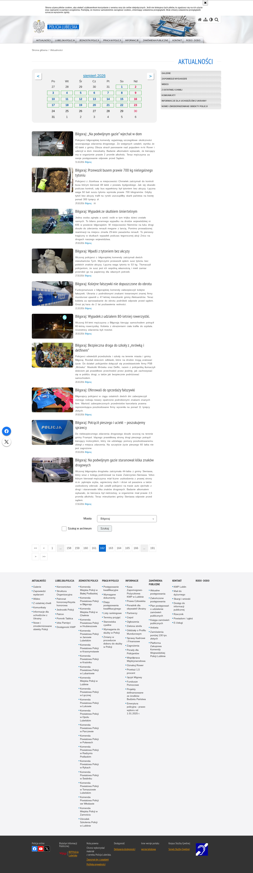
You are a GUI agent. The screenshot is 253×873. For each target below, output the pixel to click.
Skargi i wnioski (182, 598)
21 (108, 105)
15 (121, 99)
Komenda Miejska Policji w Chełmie (89, 612)
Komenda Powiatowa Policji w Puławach (89, 739)
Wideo (165, 84)
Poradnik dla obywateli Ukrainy (136, 607)
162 (102, 547)
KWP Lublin (180, 586)
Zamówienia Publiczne (155, 582)
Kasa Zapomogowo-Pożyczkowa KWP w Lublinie (135, 591)
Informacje (131, 580)
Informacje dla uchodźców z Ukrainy (184, 101)
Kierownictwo (64, 586)
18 (66, 105)
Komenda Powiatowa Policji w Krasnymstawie (89, 648)
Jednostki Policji (65, 609)
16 (135, 99)
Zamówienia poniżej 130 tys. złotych (158, 635)
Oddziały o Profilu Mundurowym (136, 632)
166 (135, 547)
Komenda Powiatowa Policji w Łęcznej (89, 692)
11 (66, 99)
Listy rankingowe (112, 613)
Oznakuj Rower (135, 665)
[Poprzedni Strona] (38, 76)
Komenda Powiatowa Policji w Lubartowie (89, 670)
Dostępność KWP (66, 627)
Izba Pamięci (64, 622)
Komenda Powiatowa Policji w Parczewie (89, 728)
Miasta (87, 518)
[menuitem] (43, 39)
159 (77, 547)
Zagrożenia (133, 645)
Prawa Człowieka (136, 601)
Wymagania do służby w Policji (111, 631)
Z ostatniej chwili (172, 90)
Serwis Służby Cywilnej (179, 849)
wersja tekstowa (148, 849)
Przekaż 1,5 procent (133, 671)
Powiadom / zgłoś (183, 618)
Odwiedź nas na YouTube (41, 848)
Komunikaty (169, 95)
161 (93, 547)
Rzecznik (178, 614)
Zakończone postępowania (157, 600)
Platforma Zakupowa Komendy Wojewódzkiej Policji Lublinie (158, 649)
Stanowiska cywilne (109, 623)
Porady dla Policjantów (133, 652)
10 (53, 99)
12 (80, 99)
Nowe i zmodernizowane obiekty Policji (185, 106)
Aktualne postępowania (157, 592)
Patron (60, 614)
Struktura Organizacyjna (64, 593)
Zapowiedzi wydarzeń (174, 79)
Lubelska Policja (64, 580)
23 (135, 105)
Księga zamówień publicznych (159, 622)
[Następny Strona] (150, 76)
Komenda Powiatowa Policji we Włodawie (89, 800)
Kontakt (177, 580)
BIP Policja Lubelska (73, 853)
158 (68, 547)
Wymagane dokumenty (109, 596)
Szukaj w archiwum (80, 528)
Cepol (130, 617)
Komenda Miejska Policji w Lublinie (89, 681)
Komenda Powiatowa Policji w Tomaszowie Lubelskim (89, 787)
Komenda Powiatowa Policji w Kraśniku (89, 659)
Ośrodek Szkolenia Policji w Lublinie (88, 822)
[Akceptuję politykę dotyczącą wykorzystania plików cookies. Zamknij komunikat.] (205, 3)
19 (80, 105)
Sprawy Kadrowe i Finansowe (136, 640)
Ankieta (154, 627)
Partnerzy (132, 613)
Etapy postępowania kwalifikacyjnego (112, 605)
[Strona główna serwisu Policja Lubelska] (200, 19)
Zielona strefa (134, 626)
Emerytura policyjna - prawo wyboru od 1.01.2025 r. (136, 708)
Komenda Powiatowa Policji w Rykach (89, 764)
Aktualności (56, 50)
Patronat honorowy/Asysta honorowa (66, 602)
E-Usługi (178, 622)
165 (127, 547)
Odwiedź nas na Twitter (47, 848)
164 (118, 547)
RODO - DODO (202, 580)
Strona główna (40, 50)
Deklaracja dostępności (124, 849)
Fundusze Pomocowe (133, 683)
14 (108, 99)
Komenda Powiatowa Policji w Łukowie (89, 702)
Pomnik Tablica (65, 618)
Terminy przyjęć (111, 617)
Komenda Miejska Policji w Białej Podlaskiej (89, 590)
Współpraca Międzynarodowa (136, 659)
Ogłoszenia (133, 621)
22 (121, 105)
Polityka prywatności (96, 864)
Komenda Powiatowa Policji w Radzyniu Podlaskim (89, 751)
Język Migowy (134, 677)
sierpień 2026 (94, 75)
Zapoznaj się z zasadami (98, 859)
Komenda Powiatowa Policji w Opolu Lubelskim (89, 715)
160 (85, 547)
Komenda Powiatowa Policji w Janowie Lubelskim (89, 635)
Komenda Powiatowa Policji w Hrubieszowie (89, 623)
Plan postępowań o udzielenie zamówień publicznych (159, 610)
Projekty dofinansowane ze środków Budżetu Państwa (136, 694)
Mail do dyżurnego (179, 593)
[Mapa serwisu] (205, 19)
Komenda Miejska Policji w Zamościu (89, 811)
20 (94, 105)
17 (53, 105)
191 (152, 547)
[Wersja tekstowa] (211, 19)
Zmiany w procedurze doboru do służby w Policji (112, 642)
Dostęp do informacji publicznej (179, 606)
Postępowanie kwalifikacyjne (111, 588)
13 (94, 99)
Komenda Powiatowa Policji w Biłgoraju (89, 601)
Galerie (166, 73)
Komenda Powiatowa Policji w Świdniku (89, 775)
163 (110, 547)
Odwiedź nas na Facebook (34, 848)
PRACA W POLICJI (110, 580)
